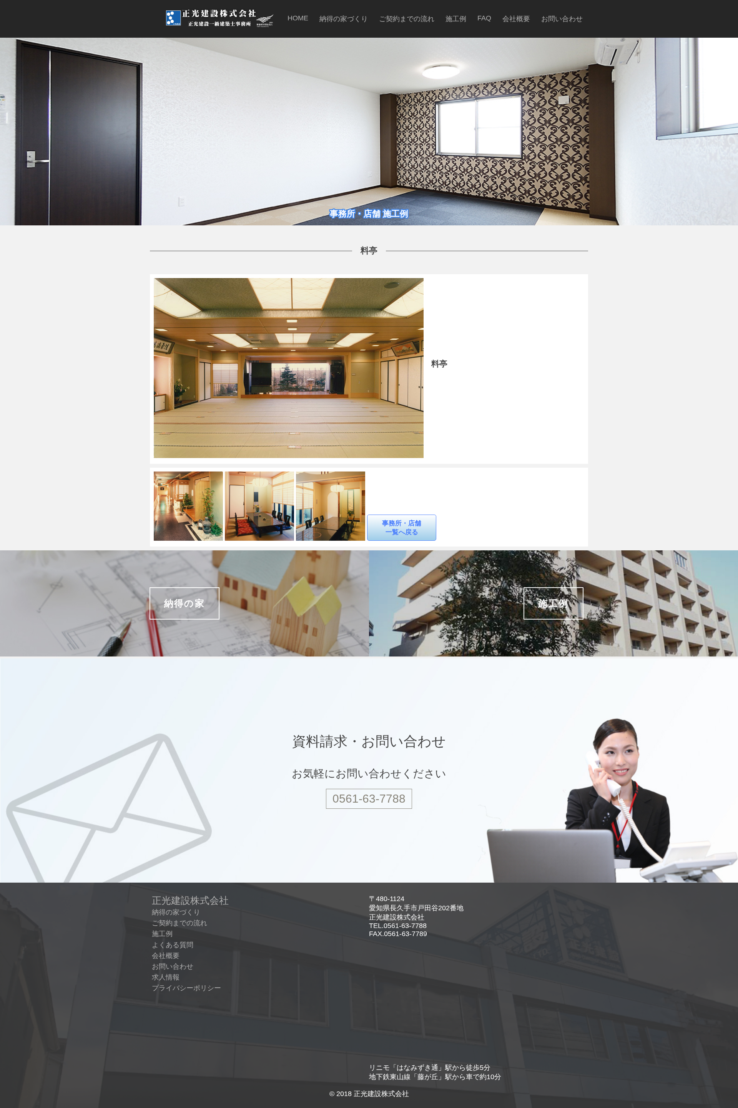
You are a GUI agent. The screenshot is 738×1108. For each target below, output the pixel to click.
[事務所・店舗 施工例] (369, 229)
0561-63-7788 (369, 798)
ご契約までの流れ (406, 19)
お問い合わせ (562, 19)
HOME (298, 18)
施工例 (455, 19)
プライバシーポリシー (186, 988)
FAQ (484, 18)
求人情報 (166, 977)
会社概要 (516, 19)
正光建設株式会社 (190, 900)
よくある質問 (172, 945)
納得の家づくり (343, 19)
